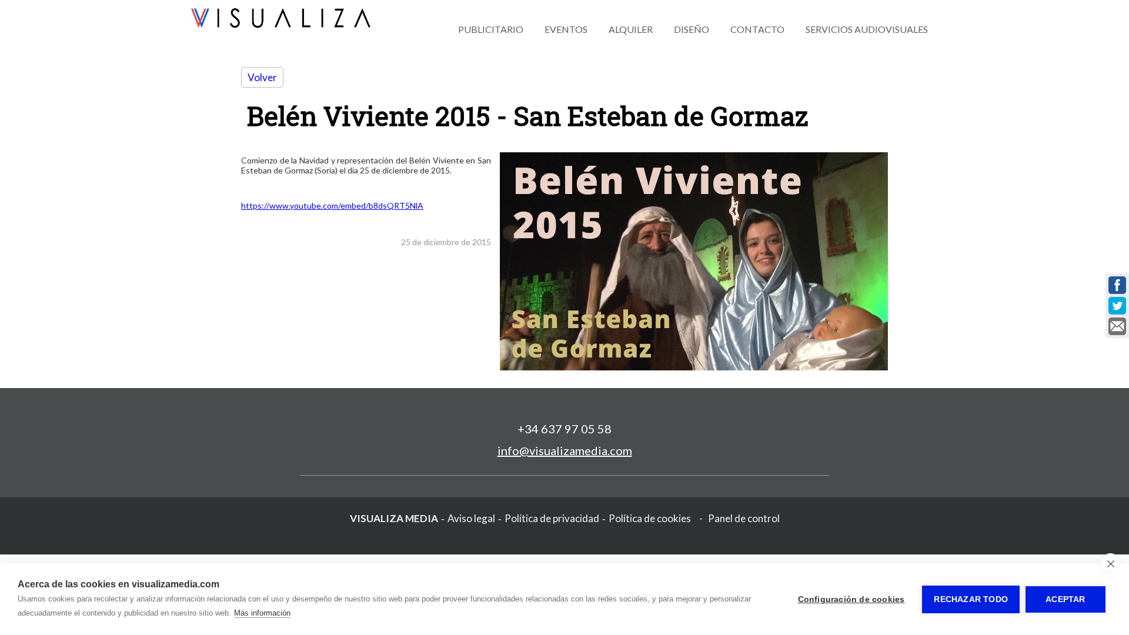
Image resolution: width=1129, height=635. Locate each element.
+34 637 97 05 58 (564, 429)
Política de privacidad (552, 518)
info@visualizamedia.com (564, 450)
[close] (1110, 563)
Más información (262, 613)
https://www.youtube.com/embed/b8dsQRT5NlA (332, 205)
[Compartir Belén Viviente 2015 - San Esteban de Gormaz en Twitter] (1117, 306)
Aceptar (1065, 599)
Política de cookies (650, 518)
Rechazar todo (971, 599)
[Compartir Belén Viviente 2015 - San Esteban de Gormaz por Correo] (1117, 326)
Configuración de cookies (851, 599)
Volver (262, 77)
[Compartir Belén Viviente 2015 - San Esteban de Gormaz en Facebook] (1117, 285)
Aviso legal (471, 518)
